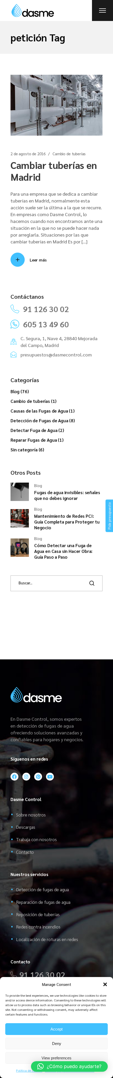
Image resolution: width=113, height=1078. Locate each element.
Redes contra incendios (38, 927)
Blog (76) (20, 391)
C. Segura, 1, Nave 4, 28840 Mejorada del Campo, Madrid (58, 341)
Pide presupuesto (109, 516)
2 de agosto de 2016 (28, 153)
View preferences (56, 1058)
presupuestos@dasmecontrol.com (56, 354)
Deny (56, 1043)
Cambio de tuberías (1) (33, 401)
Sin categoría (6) (27, 449)
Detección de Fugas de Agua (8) (43, 420)
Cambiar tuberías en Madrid (54, 170)
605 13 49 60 (46, 324)
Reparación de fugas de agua (43, 902)
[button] (105, 984)
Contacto (25, 852)
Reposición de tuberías (38, 914)
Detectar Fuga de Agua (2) (37, 430)
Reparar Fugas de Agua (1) (37, 440)
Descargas (25, 827)
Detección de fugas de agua (42, 889)
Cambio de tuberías (69, 153)
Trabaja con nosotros (36, 839)
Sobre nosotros (31, 815)
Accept (56, 1029)
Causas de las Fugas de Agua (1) (43, 411)
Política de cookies (29, 1070)
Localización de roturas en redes (47, 939)
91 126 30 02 (46, 309)
